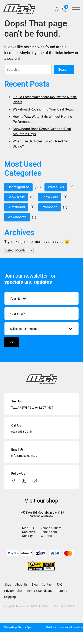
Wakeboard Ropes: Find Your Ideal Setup (43, 109)
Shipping (10, 597)
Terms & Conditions (39, 590)
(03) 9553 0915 (21, 431)
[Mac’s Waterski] (19, 9)
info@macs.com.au (24, 455)
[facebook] (13, 480)
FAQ (59, 584)
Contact (47, 584)
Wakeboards (17, 217)
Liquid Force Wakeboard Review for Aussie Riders (45, 99)
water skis (56, 187)
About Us (21, 584)
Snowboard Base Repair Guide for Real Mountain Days (42, 131)
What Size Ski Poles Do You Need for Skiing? (40, 143)
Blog (35, 584)
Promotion (49, 207)
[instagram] (35, 480)
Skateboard (16, 207)
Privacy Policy (13, 590)
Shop (7, 584)
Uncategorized (18, 187)
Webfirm (72, 606)
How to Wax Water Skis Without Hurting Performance (42, 119)
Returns (62, 590)
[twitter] (24, 480)
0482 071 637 (44, 407)
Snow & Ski (16, 197)
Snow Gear (50, 197)
